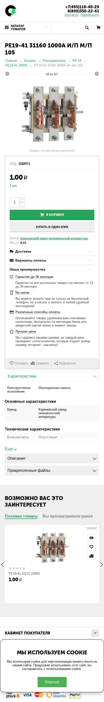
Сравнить (42, 363)
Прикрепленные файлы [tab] (28, 470)
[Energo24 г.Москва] (11, 10)
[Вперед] (96, 74)
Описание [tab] (16, 458)
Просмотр (82, 538)
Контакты (71, 15)
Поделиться (67, 363)
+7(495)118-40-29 (82, 7)
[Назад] (7, 74)
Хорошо (52, 682)
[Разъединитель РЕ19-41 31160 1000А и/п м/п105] (52, 113)
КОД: (13, 164)
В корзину (55, 215)
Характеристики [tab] (21, 376)
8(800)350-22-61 (83, 11)
